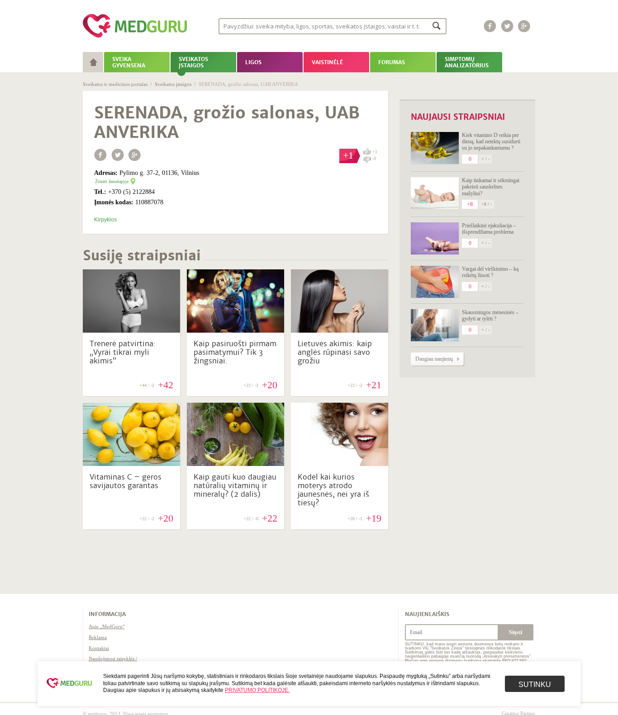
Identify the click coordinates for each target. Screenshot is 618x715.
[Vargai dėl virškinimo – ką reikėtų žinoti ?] (435, 282)
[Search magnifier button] (437, 25)
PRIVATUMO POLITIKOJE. (257, 690)
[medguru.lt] (135, 37)
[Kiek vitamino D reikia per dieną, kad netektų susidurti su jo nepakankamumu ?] (435, 148)
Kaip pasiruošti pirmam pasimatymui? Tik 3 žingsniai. (235, 352)
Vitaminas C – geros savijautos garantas (126, 481)
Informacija (107, 614)
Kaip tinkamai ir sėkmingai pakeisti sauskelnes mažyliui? (490, 187)
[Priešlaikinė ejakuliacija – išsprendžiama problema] (435, 238)
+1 (374, 151)
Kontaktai (99, 648)
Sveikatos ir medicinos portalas (115, 84)
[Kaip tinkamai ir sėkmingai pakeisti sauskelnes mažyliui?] (435, 193)
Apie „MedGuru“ (107, 626)
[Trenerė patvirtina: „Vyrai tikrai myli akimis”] (131, 330)
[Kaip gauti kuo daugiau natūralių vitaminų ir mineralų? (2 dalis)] (235, 463)
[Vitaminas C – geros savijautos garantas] (131, 463)
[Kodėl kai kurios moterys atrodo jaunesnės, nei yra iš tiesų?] (339, 463)
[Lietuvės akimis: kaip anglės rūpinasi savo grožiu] (339, 330)
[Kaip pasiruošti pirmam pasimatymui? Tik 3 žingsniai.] (235, 330)
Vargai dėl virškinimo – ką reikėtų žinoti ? (490, 272)
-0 (374, 158)
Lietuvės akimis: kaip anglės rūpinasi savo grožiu (335, 352)
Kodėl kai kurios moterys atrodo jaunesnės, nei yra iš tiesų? (333, 490)
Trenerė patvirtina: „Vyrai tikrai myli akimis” (123, 352)
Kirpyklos (105, 219)
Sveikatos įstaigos (173, 84)
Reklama (98, 637)
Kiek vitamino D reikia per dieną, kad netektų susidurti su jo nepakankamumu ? (491, 141)
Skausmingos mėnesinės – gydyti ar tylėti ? (490, 315)
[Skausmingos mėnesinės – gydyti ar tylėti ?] (435, 325)
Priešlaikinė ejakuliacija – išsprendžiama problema (489, 228)
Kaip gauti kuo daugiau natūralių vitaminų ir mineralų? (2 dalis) (235, 485)
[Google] (524, 26)
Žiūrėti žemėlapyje (111, 181)
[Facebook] (490, 26)
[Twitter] (507, 26)
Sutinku (534, 684)
